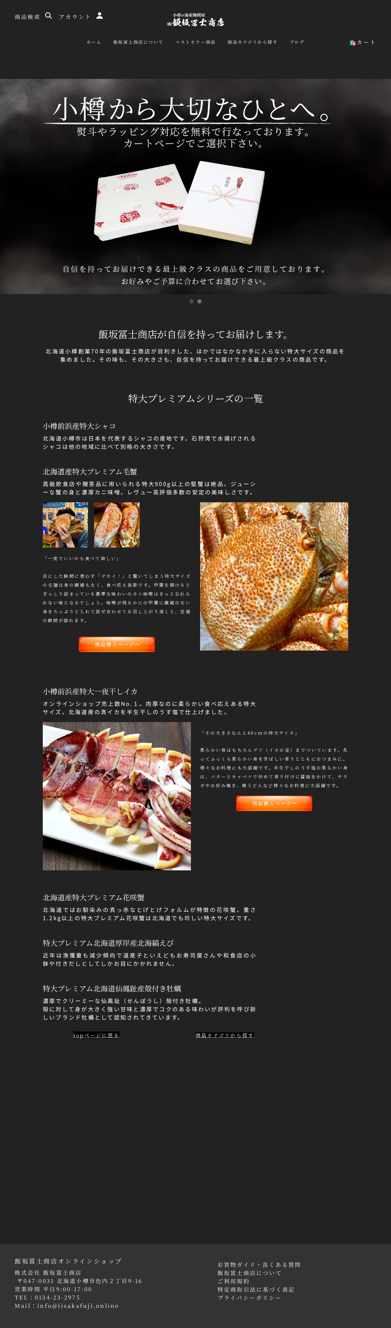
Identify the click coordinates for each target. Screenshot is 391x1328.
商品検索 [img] (29, 16)
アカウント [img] (76, 16)
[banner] (195, 19)
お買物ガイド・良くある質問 (259, 1264)
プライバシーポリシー (249, 1297)
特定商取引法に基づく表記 (256, 1289)
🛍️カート (362, 42)
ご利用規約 (233, 1281)
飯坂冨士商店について (249, 1273)
